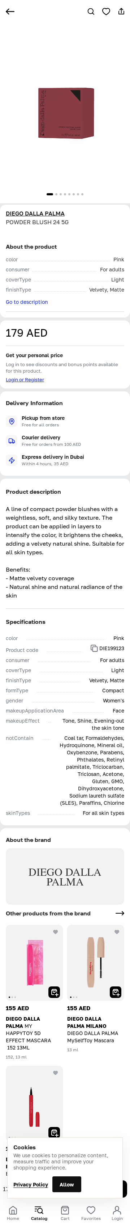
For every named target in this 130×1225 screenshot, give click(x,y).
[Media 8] (82, 194)
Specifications (26, 621)
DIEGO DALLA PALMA (35, 213)
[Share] (121, 11)
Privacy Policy (30, 1184)
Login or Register (25, 379)
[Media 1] (50, 194)
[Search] (91, 11)
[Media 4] (65, 194)
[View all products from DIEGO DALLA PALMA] (120, 913)
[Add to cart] (54, 992)
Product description (33, 491)
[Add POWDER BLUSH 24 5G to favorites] (106, 11)
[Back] (10, 11)
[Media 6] (74, 194)
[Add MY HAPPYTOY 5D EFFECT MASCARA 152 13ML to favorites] (55, 932)
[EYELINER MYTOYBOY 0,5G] (34, 1104)
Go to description (27, 302)
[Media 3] (61, 194)
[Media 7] (78, 194)
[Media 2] (56, 194)
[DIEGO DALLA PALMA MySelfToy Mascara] (95, 963)
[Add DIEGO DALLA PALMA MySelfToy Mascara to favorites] (117, 932)
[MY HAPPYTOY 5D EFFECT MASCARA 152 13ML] (34, 963)
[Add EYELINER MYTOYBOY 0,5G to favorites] (55, 1073)
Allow (67, 1184)
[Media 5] (69, 194)
